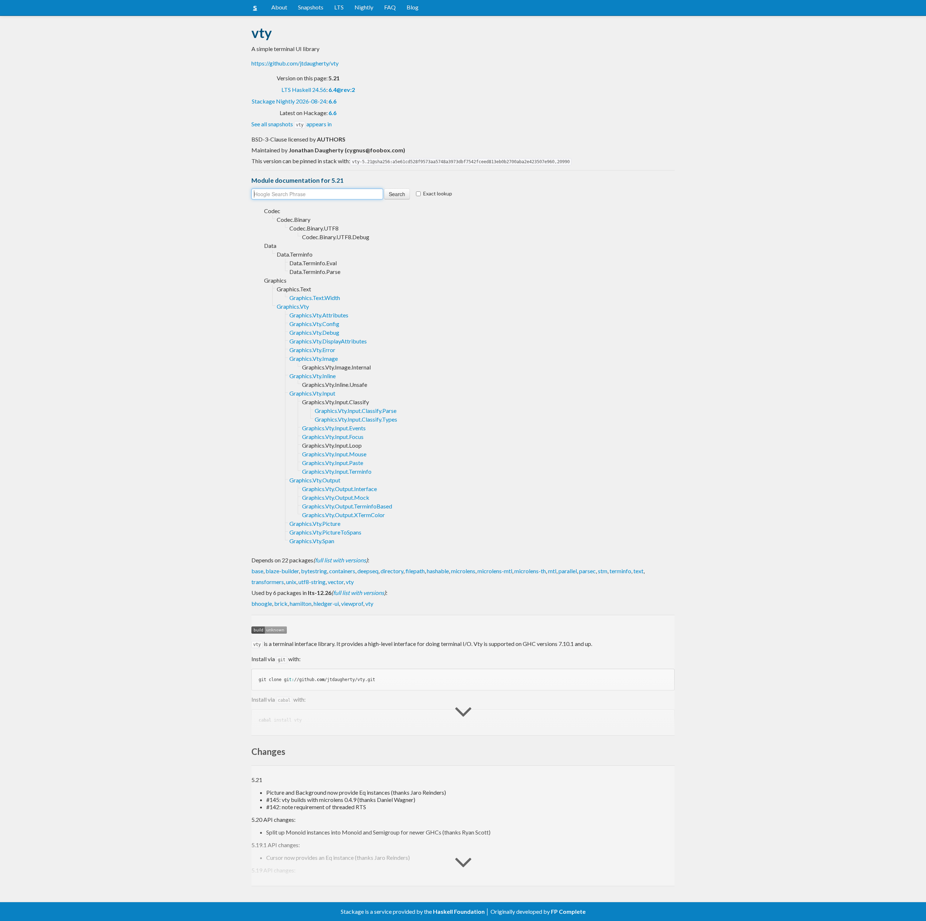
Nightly (363, 7)
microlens (463, 570)
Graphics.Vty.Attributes (318, 315)
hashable (438, 570)
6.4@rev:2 (341, 89)
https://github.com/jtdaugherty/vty (295, 63)
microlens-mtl (494, 570)
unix (291, 581)
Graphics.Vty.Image (313, 358)
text (638, 570)
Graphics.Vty (293, 306)
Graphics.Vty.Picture (314, 523)
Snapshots (310, 7)
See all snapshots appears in (291, 124)
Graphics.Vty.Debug (314, 332)
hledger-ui (326, 603)
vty (350, 581)
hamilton (300, 603)
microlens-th (530, 570)
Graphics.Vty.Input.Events (334, 427)
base (257, 570)
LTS (339, 7)
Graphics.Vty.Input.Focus (333, 436)
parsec (587, 570)
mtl (552, 570)
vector (336, 581)
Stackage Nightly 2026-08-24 (289, 101)
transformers (267, 581)
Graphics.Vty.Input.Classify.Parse (355, 410)
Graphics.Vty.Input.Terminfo (336, 471)
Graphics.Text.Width (314, 297)
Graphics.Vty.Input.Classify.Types (356, 419)
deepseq (367, 570)
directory (392, 570)
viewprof (352, 603)
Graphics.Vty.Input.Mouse (334, 454)
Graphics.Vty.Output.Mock (335, 497)
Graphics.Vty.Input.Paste (332, 462)
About (279, 7)
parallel (567, 570)
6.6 (332, 101)
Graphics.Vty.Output (314, 480)
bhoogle (261, 603)
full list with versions (340, 560)
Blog (413, 7)
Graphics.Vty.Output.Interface (339, 488)
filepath (415, 570)
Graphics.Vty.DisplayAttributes (328, 341)
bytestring (314, 570)
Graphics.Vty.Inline (312, 375)
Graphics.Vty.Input (312, 393)
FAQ (390, 7)
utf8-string (312, 581)
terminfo (620, 570)
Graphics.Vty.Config (314, 323)
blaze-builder (282, 570)
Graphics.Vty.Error (312, 349)
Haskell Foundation (459, 911)
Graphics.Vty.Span (311, 540)
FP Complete (568, 911)
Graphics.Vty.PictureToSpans (325, 532)
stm (602, 570)
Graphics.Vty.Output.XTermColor (343, 514)
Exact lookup (437, 193)
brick (281, 603)
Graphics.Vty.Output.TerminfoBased (347, 506)
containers (342, 570)
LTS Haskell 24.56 (303, 89)
